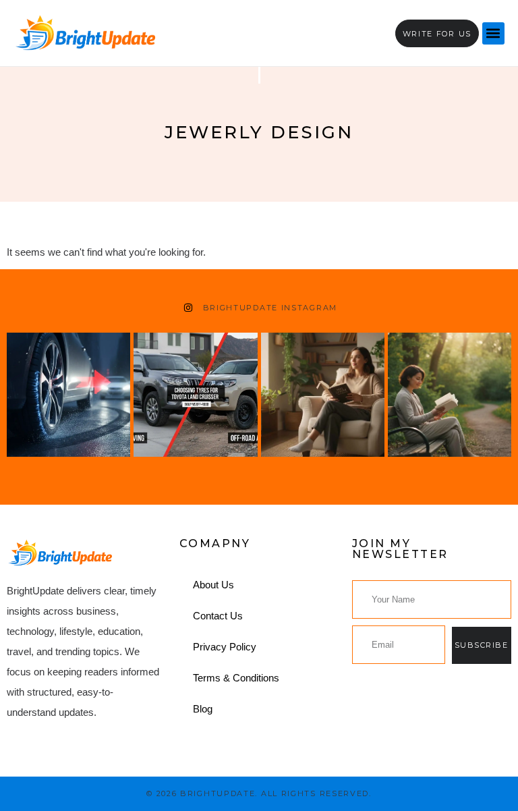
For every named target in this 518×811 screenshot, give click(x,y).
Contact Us (218, 615)
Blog (202, 709)
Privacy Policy (224, 646)
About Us (213, 584)
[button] (493, 33)
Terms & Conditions (236, 677)
